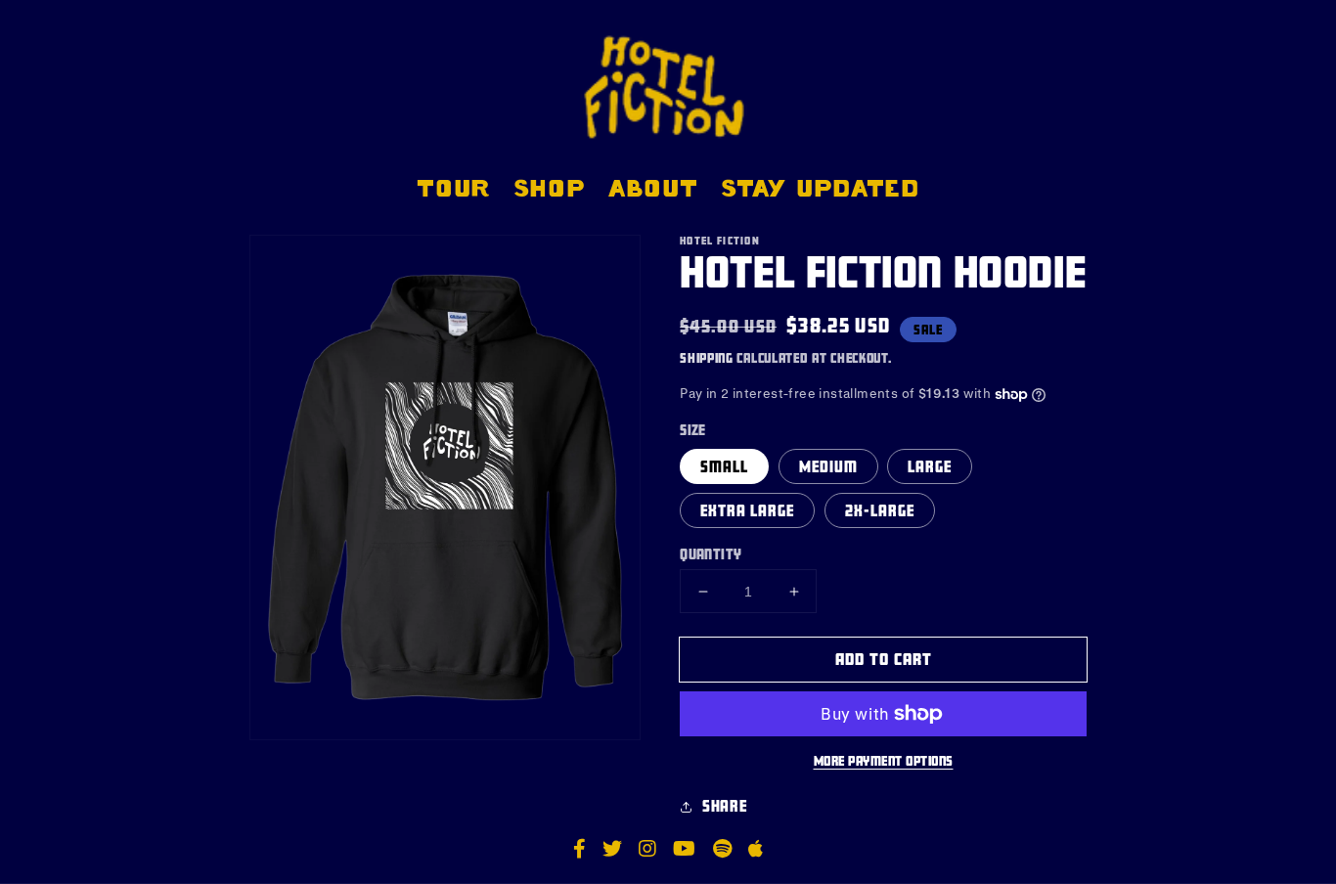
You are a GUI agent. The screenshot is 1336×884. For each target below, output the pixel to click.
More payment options (884, 761)
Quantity (710, 554)
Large (930, 466)
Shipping (707, 358)
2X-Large (879, 510)
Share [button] (724, 806)
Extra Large (747, 510)
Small (724, 466)
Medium (828, 466)
